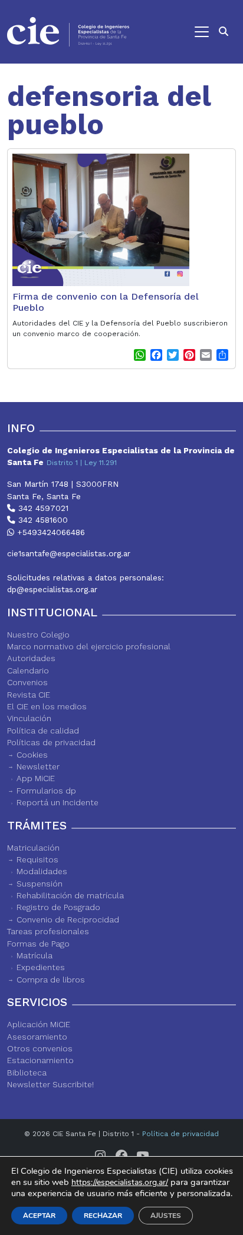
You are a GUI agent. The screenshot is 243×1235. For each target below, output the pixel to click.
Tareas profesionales (48, 931)
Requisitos (37, 859)
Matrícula (34, 955)
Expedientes (41, 967)
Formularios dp (46, 790)
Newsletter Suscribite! (50, 1084)
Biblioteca (27, 1072)
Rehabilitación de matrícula (70, 895)
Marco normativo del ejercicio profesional (88, 646)
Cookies (32, 754)
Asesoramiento (37, 1036)
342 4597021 (41, 508)
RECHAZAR (103, 1215)
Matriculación (33, 847)
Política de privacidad (180, 1134)
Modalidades (42, 871)
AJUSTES (165, 1215)
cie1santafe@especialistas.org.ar (68, 553)
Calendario (28, 670)
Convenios (27, 682)
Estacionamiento (40, 1060)
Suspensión (40, 883)
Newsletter (38, 766)
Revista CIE (28, 694)
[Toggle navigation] (175, 31)
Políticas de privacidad (51, 742)
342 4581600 (41, 519)
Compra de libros (51, 979)
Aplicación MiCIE (38, 1024)
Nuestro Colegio (38, 634)
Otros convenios (40, 1048)
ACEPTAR (39, 1215)
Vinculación (29, 718)
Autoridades (31, 658)
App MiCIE (36, 778)
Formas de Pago (38, 943)
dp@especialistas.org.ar (52, 589)
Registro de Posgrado (58, 907)
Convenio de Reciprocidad (68, 919)
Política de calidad (43, 730)
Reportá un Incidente (57, 802)
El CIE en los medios (47, 706)
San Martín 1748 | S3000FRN (63, 484)
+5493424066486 (49, 532)
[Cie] (68, 31)
